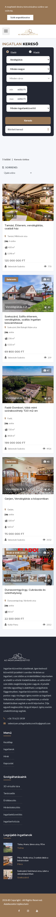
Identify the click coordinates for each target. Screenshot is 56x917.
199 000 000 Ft (15, 442)
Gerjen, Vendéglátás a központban (27, 498)
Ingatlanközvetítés (12, 814)
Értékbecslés (9, 800)
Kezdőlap (8, 742)
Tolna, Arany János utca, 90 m (31, 844)
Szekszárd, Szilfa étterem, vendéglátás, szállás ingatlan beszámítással (23, 319)
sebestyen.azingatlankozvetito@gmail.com (29, 723)
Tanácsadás (9, 793)
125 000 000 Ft (15, 260)
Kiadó (36, 52)
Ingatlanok (8, 749)
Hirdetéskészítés (11, 807)
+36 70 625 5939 (16, 718)
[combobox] (29, 78)
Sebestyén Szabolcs (16, 266)
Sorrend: (11, 167)
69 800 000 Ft (14, 351)
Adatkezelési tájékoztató (16, 904)
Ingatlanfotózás (11, 821)
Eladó (13, 52)
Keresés (28, 120)
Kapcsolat (8, 763)
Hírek (6, 756)
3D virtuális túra (11, 786)
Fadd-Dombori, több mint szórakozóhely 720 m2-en (21, 409)
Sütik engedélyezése (20, 17)
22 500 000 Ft (14, 618)
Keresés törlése (21, 159)
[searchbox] (28, 78)
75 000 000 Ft (14, 533)
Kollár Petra (12, 625)
